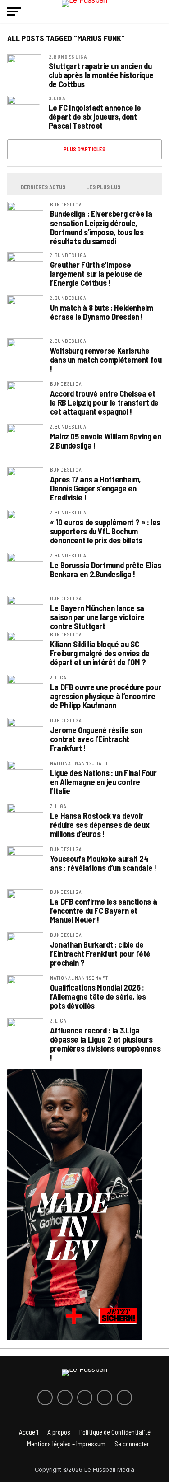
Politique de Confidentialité (115, 1432)
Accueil (28, 1432)
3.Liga (57, 98)
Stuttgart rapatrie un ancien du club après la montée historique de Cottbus (101, 75)
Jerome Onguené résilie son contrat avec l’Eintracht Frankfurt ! (96, 739)
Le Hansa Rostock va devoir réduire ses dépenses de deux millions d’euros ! (100, 825)
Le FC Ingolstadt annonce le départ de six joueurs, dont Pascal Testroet (95, 117)
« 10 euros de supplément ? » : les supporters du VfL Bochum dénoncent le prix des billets (105, 531)
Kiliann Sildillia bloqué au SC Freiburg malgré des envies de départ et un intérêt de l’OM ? (100, 653)
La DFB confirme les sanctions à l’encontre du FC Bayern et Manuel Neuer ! (103, 911)
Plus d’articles (84, 149)
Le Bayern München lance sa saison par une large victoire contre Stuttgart (97, 617)
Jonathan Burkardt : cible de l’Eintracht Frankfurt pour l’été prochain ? (100, 954)
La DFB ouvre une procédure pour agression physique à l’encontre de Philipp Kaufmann (105, 696)
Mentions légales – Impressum (66, 1444)
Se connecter (131, 1444)
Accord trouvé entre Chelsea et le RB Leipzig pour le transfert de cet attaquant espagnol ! (104, 402)
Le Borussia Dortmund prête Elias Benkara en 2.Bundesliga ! (105, 569)
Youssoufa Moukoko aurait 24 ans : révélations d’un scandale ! (103, 863)
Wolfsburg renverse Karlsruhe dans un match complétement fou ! (106, 360)
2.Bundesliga (68, 57)
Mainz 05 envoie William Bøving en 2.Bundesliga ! (105, 440)
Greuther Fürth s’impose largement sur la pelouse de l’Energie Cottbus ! (96, 274)
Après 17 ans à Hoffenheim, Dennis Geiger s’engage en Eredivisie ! (95, 488)
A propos (58, 1432)
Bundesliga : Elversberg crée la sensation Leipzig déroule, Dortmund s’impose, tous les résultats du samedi (101, 227)
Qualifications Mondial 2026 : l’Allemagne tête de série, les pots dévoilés (98, 996)
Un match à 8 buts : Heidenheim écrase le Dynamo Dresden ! (101, 312)
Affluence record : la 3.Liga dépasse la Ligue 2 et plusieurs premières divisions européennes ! (105, 1044)
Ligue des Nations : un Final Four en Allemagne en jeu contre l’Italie (103, 782)
